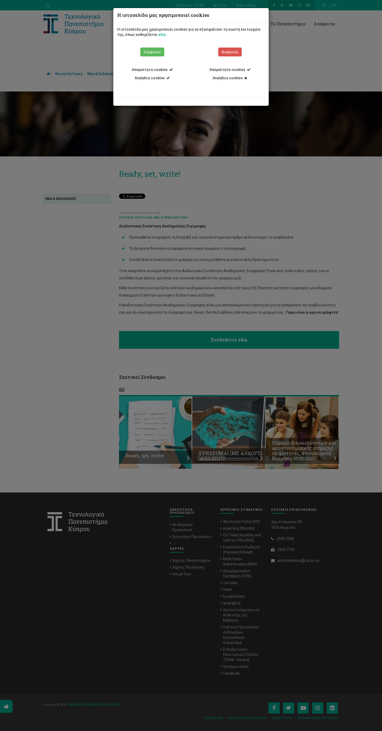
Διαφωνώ (230, 52)
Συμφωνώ (152, 52)
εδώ (162, 34)
